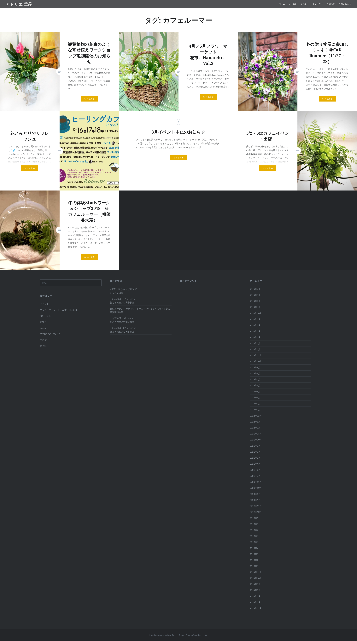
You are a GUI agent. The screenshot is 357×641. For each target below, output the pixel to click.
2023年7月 (255, 379)
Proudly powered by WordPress (163, 635)
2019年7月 (255, 530)
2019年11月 (256, 506)
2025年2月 (255, 301)
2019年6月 (255, 536)
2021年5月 (255, 457)
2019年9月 (255, 518)
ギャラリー (318, 4)
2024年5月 (255, 331)
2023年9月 (255, 367)
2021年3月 (255, 469)
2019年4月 (255, 548)
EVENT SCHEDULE (50, 334)
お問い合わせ (345, 4)
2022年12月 (256, 415)
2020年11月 (256, 481)
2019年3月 (255, 554)
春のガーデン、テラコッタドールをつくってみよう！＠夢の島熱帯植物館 (140, 310)
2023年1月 (255, 409)
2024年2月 (255, 343)
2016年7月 (255, 596)
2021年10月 (256, 439)
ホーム (282, 4)
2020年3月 (255, 494)
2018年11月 (256, 572)
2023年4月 (255, 397)
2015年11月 (256, 608)
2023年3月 (255, 403)
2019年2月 (255, 560)
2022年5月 (255, 421)
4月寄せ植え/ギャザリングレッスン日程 (123, 291)
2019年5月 (255, 542)
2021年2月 (255, 475)
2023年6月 (255, 385)
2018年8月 (255, 590)
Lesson (43, 328)
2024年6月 (255, 325)
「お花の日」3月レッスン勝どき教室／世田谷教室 (123, 320)
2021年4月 (255, 463)
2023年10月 (256, 361)
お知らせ (331, 4)
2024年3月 (255, 337)
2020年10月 (256, 487)
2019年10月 (256, 512)
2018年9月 (255, 584)
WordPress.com (200, 635)
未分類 (43, 346)
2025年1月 (255, 307)
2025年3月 (255, 295)
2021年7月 (255, 451)
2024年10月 (256, 313)
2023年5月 (255, 391)
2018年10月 (256, 578)
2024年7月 (255, 319)
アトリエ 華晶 (19, 4)
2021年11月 (256, 433)
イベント (305, 4)
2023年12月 (256, 355)
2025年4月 (255, 289)
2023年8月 (255, 373)
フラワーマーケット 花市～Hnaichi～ (59, 310)
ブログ (43, 340)
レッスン (293, 4)
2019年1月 (255, 566)
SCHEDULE (46, 316)
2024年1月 (255, 349)
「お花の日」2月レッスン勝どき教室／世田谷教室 (123, 329)
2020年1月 (255, 500)
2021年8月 (255, 445)
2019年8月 (255, 524)
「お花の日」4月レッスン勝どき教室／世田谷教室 (123, 300)
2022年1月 (255, 427)
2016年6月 (255, 602)
